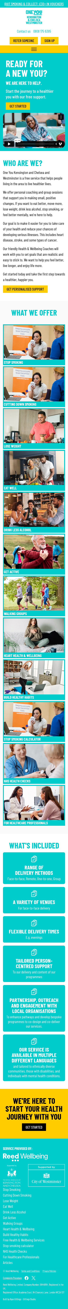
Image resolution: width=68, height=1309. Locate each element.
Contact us (24, 31)
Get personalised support (25, 289)
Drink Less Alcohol (17, 530)
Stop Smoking (13, 362)
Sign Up (49, 40)
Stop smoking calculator (22, 739)
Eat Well (10, 488)
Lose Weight (12, 446)
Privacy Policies (49, 1271)
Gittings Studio (29, 1299)
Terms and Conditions (30, 1271)
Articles (8, 1262)
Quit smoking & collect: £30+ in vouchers (34, 4)
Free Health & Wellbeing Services (23, 1240)
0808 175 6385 (42, 31)
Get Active (11, 571)
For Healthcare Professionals (26, 823)
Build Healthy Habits (19, 697)
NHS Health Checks (17, 781)
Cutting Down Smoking (20, 404)
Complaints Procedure (12, 1277)
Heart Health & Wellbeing (23, 655)
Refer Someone (23, 40)
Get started (18, 106)
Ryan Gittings (15, 1299)
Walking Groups (15, 613)
